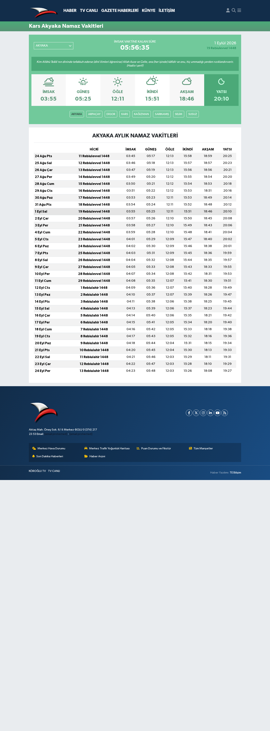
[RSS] (224, 413)
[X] (196, 413)
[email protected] (55, 434)
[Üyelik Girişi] (228, 10)
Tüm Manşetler (203, 448)
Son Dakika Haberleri (49, 456)
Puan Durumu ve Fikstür (156, 448)
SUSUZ (192, 114)
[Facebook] (189, 413)
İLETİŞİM (167, 11)
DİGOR (111, 114)
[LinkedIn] (210, 413)
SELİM (178, 114)
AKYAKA (76, 114)
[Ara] (234, 10)
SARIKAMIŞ (162, 114)
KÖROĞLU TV (37, 471)
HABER (69, 11)
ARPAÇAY (94, 114)
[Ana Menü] (239, 10)
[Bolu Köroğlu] (44, 11)
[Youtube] (217, 413)
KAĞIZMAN (141, 114)
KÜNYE (148, 11)
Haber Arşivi (97, 456)
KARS (124, 114)
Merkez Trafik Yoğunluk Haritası (109, 448)
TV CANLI (89, 11)
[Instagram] (203, 413)
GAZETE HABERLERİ (120, 11)
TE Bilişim (235, 472)
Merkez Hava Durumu (51, 448)
